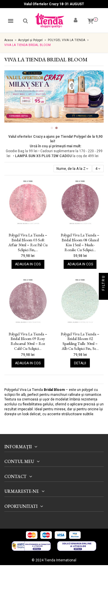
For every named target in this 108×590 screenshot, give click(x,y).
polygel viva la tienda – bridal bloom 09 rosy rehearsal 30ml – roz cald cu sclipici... (28, 341)
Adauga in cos (28, 264)
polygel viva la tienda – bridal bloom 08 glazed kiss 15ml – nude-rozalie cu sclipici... (80, 242)
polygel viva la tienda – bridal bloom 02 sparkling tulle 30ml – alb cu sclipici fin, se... (80, 341)
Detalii (80, 363)
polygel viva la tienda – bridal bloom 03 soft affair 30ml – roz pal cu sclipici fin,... (28, 242)
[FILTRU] (103, 295)
